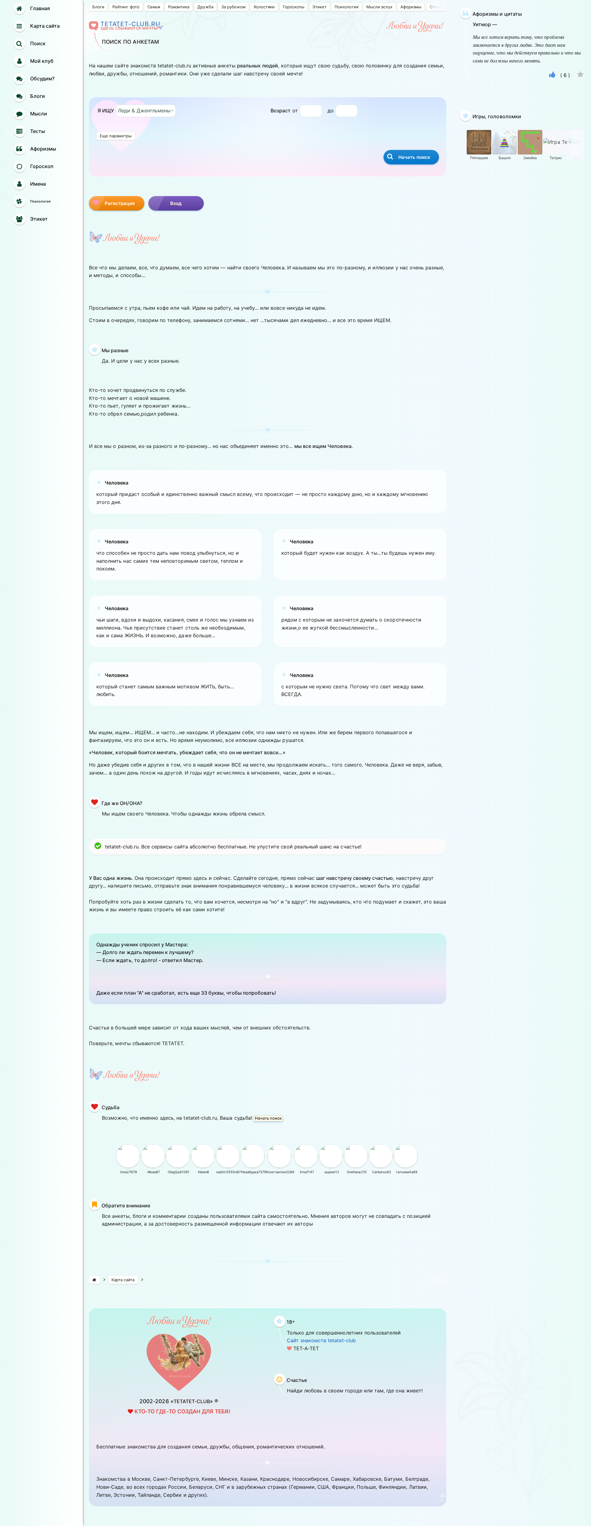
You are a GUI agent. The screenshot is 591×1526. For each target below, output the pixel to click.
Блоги (98, 6)
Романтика (178, 6)
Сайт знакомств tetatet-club (321, 1340)
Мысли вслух (379, 6)
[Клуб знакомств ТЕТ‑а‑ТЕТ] (94, 1280)
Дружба (205, 6)
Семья (153, 6)
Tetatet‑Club (192, 1401)
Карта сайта (123, 1279)
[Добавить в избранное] (580, 75)
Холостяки (264, 6)
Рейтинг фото (125, 6)
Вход (176, 203)
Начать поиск (268, 1118)
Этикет (319, 6)
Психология (346, 6)
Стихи (436, 6)
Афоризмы (410, 6)
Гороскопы (293, 6)
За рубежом (233, 6)
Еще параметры (116, 135)
